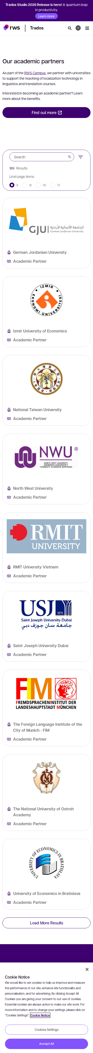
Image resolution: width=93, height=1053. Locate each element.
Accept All (46, 1043)
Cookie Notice (40, 1015)
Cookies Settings (47, 1029)
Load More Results (46, 922)
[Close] (87, 969)
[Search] (69, 28)
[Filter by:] (81, 156)
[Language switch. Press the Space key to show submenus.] (78, 28)
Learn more (46, 16)
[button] (11, 27)
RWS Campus (35, 72)
